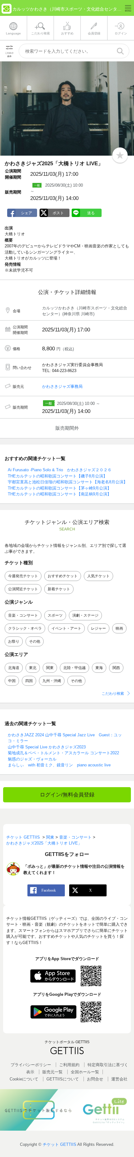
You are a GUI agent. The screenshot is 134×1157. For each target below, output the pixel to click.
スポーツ (55, 615)
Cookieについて (24, 1079)
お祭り (13, 641)
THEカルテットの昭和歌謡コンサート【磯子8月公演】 (57, 476)
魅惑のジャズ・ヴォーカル (32, 759)
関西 (116, 668)
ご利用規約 (69, 1064)
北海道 (13, 668)
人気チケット (98, 576)
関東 (50, 668)
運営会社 (119, 1079)
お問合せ (95, 1079)
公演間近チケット (23, 589)
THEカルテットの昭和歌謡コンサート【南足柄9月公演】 (59, 494)
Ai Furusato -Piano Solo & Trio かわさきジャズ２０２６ (60, 470)
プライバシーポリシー (31, 1064)
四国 (29, 681)
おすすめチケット (63, 576)
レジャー (98, 628)
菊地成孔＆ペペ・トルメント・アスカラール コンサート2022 (63, 753)
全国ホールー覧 (85, 1072)
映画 (119, 628)
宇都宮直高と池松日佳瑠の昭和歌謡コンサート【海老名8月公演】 (67, 482)
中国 (12, 681)
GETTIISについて (62, 1079)
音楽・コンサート (23, 615)
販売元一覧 (52, 1072)
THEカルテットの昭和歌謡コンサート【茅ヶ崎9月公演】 (59, 488)
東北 (32, 668)
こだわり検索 (113, 693)
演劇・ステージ (85, 615)
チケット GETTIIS (59, 1144)
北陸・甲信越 (74, 668)
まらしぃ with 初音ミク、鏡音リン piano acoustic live (59, 765)
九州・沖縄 (51, 681)
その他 (34, 641)
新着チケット (59, 589)
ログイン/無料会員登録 (67, 795)
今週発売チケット (23, 576)
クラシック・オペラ (25, 628)
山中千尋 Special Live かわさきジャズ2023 (47, 747)
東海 (99, 668)
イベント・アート (66, 628)
